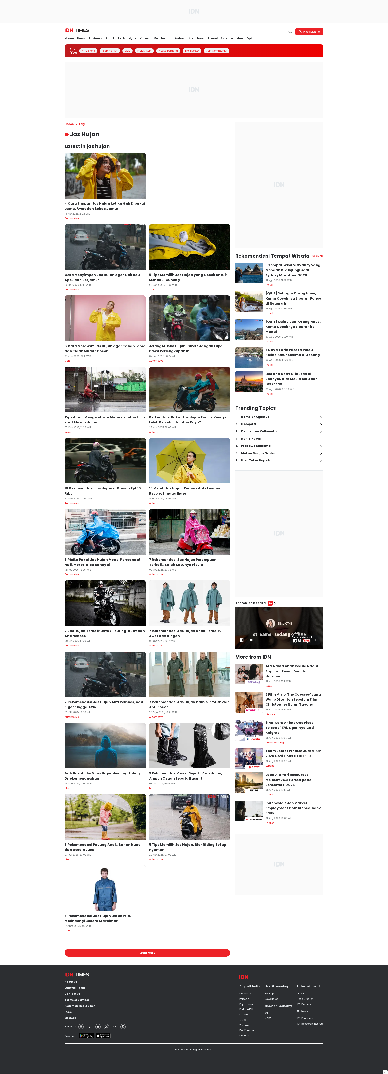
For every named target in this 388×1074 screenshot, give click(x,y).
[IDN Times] (77, 30)
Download (71, 1036)
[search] (290, 31)
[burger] (320, 39)
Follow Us (70, 1026)
